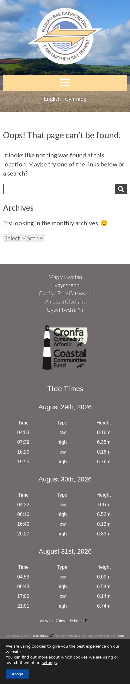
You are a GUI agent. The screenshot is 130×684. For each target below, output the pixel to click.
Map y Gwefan (65, 276)
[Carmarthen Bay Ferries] (65, 37)
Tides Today (39, 635)
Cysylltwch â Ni (65, 309)
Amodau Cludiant (65, 301)
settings (49, 663)
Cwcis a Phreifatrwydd (65, 293)
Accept (17, 674)
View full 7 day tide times (62, 621)
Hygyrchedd (65, 285)
